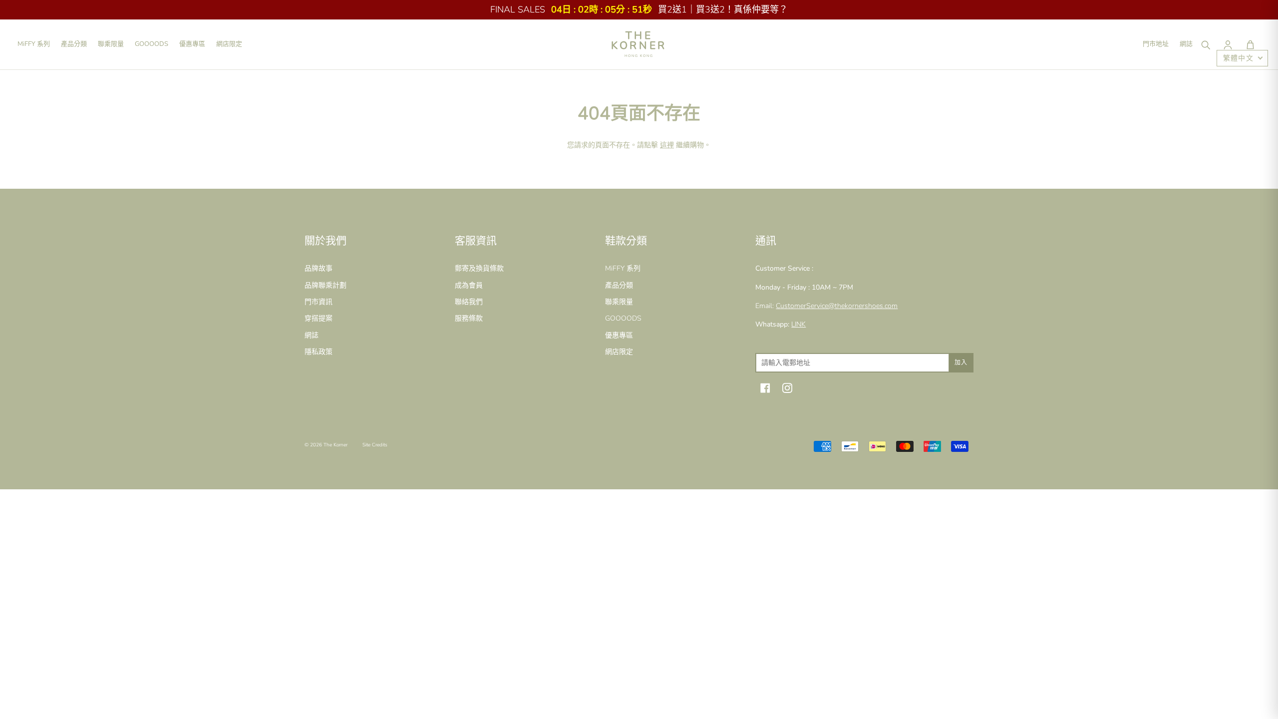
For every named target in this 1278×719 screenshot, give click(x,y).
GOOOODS (151, 43)
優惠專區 (192, 43)
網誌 (1186, 43)
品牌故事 (318, 268)
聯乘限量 (111, 43)
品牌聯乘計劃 (325, 285)
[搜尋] (1205, 44)
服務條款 (469, 318)
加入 (961, 362)
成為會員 (469, 285)
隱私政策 (318, 352)
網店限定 (229, 43)
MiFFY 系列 (33, 43)
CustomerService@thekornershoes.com (837, 306)
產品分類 (74, 43)
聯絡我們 (469, 302)
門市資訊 (318, 302)
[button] (1250, 44)
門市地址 (1156, 43)
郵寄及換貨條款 (479, 268)
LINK (798, 324)
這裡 (667, 145)
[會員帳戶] (1227, 44)
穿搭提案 (318, 318)
